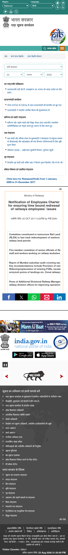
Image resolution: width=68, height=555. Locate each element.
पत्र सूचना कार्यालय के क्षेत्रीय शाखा (20, 405)
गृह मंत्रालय (10, 492)
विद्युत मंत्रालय (11, 515)
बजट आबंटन (11, 428)
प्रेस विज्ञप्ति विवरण (34, 56)
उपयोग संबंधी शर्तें (15, 531)
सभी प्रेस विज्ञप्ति (17, 56)
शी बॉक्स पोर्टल (11, 464)
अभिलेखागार (41, 531)
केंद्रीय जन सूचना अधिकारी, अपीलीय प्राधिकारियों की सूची (28, 423)
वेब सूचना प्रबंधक (13, 455)
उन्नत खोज (51, 48)
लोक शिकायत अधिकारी (15, 410)
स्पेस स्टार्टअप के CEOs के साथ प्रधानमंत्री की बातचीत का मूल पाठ (34, 105)
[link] (34, 326)
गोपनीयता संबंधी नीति (34, 528)
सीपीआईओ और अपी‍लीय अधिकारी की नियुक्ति (23, 446)
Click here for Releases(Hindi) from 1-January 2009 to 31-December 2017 (31, 180)
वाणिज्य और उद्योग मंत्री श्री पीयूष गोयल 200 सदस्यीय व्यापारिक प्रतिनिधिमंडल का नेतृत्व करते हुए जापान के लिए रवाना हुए (32, 124)
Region (5, 2)
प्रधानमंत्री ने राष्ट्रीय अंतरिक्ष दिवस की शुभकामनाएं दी (28, 110)
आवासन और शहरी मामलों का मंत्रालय (20, 497)
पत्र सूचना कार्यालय (22, 25)
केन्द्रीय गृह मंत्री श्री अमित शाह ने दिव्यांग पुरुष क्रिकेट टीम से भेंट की (34, 162)
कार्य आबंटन (10, 432)
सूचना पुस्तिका (11, 450)
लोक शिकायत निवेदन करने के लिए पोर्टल (21, 459)
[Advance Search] (16, 11)
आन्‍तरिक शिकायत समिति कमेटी (18, 414)
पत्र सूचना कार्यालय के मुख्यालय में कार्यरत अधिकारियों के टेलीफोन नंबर (33, 396)
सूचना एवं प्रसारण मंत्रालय (16, 474)
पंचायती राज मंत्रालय (14, 506)
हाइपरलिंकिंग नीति (14, 528)
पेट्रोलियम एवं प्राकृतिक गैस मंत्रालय (20, 510)
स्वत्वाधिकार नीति (54, 528)
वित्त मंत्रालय (11, 483)
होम (6, 56)
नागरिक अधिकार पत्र (14, 437)
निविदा (29, 531)
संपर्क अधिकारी (11, 419)
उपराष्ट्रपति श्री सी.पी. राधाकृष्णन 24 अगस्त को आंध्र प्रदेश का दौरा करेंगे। (34, 91)
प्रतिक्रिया (55, 531)
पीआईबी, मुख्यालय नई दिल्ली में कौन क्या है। (23, 401)
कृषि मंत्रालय (11, 488)
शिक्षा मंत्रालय (11, 501)
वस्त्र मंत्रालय (11, 479)
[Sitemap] (11, 11)
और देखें (62, 519)
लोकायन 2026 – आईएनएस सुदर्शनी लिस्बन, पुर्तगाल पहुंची (30, 149)
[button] (63, 7)
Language (35, 2)
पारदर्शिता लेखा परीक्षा (14, 441)
